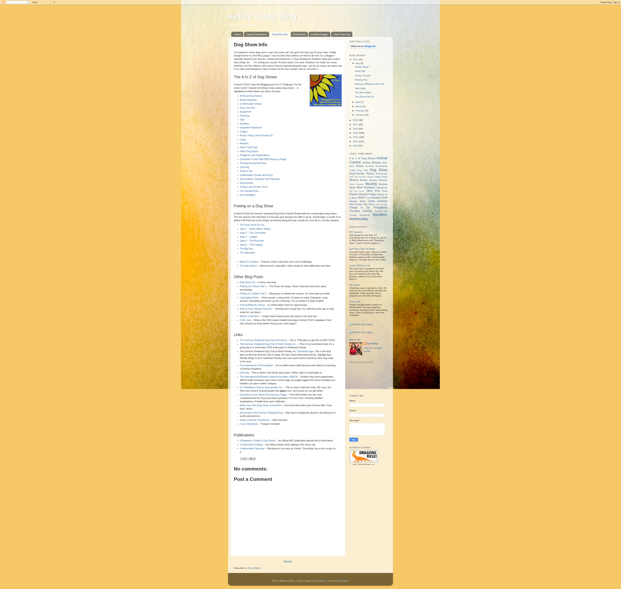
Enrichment (299, 34)
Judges (244, 131)
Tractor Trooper (363, 75)
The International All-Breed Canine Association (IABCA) (269, 376)
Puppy (372, 194)
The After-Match (248, 266)
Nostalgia (369, 187)
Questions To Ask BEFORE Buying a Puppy (263, 159)
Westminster (246, 183)
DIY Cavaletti (356, 232)
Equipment (245, 111)
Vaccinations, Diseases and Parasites (260, 179)
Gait (242, 119)
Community (381, 166)
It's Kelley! (373, 343)
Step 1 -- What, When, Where (255, 229)
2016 (356, 129)
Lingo (242, 139)
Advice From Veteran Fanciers (256, 309)
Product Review (358, 194)
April (358, 102)
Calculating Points (249, 297)
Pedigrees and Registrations (255, 155)
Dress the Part (247, 108)
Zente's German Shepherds (254, 420)
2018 (356, 120)
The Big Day (246, 248)
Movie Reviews (356, 184)
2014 (356, 137)
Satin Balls (360, 88)
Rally (368, 198)
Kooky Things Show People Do (256, 135)
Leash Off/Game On (359, 265)
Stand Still (360, 71)
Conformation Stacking (252, 448)
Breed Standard (248, 100)
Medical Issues (358, 179)
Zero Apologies (248, 195)
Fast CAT (353, 177)
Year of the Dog (341, 34)
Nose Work (356, 187)
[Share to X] (248, 458)
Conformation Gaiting (251, 444)
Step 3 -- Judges (248, 237)
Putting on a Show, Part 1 (253, 286)
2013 (356, 141)
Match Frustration (249, 261)
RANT (361, 197)
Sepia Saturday (377, 201)
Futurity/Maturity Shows (252, 305)
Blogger (344, 581)
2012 (356, 146)
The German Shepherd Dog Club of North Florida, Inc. (268, 344)
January (359, 115)
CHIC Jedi (245, 320)
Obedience (381, 187)
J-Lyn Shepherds (249, 424)
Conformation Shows (251, 104)
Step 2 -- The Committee (253, 233)
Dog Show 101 (247, 282)
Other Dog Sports (249, 151)
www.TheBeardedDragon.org (363, 464)
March (359, 106)
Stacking (244, 167)
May (357, 63)
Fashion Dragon (319, 34)
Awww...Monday (371, 162)
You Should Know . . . (251, 191)
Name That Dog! (248, 147)
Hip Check (354, 285)
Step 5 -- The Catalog (251, 244)
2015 (356, 133)
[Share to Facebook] (251, 458)
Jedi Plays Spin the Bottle (362, 249)
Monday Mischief (378, 180)
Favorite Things (366, 177)
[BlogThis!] (245, 458)
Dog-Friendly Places (361, 173)
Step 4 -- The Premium (252, 240)
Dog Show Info (280, 34)
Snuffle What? (362, 67)
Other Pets (373, 190)
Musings (383, 184)
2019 (356, 59)
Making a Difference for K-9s (369, 84)
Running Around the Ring (253, 163)
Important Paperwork (251, 127)
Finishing (244, 115)
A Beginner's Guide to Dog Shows (258, 440)
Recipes (353, 201)
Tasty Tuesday (381, 204)
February (360, 110)
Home (237, 34)
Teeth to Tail (246, 171)
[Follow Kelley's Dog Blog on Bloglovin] (363, 48)
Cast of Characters (256, 34)
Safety (363, 201)
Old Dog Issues (357, 191)
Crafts (352, 170)
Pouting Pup (361, 80)
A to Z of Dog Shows (362, 158)
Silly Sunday (355, 204)
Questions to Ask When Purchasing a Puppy (263, 394)
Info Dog (244, 372)
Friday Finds (380, 177)
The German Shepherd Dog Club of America (263, 340)
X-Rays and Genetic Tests (254, 187)
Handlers (244, 123)
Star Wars (368, 204)
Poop (384, 191)
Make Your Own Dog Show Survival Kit (260, 405)
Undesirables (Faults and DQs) (256, 175)
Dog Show (378, 170)
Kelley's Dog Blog (262, 16)
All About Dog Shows (251, 96)
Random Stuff (379, 197)
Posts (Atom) (254, 568)
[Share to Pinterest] (254, 458)
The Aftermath (247, 252)
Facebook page (305, 351)
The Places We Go (364, 97)
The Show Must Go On (252, 225)
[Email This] (242, 458)
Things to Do (359, 207)
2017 (356, 124)
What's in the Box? (250, 316)
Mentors (244, 143)
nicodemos (321, 581)
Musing (371, 184)
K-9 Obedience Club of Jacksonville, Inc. (261, 387)
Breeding (370, 166)
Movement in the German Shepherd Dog (261, 412)
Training (367, 210)
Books (360, 165)
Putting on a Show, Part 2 (253, 293)
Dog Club (362, 170)
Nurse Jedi (354, 301)
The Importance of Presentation (256, 365)
